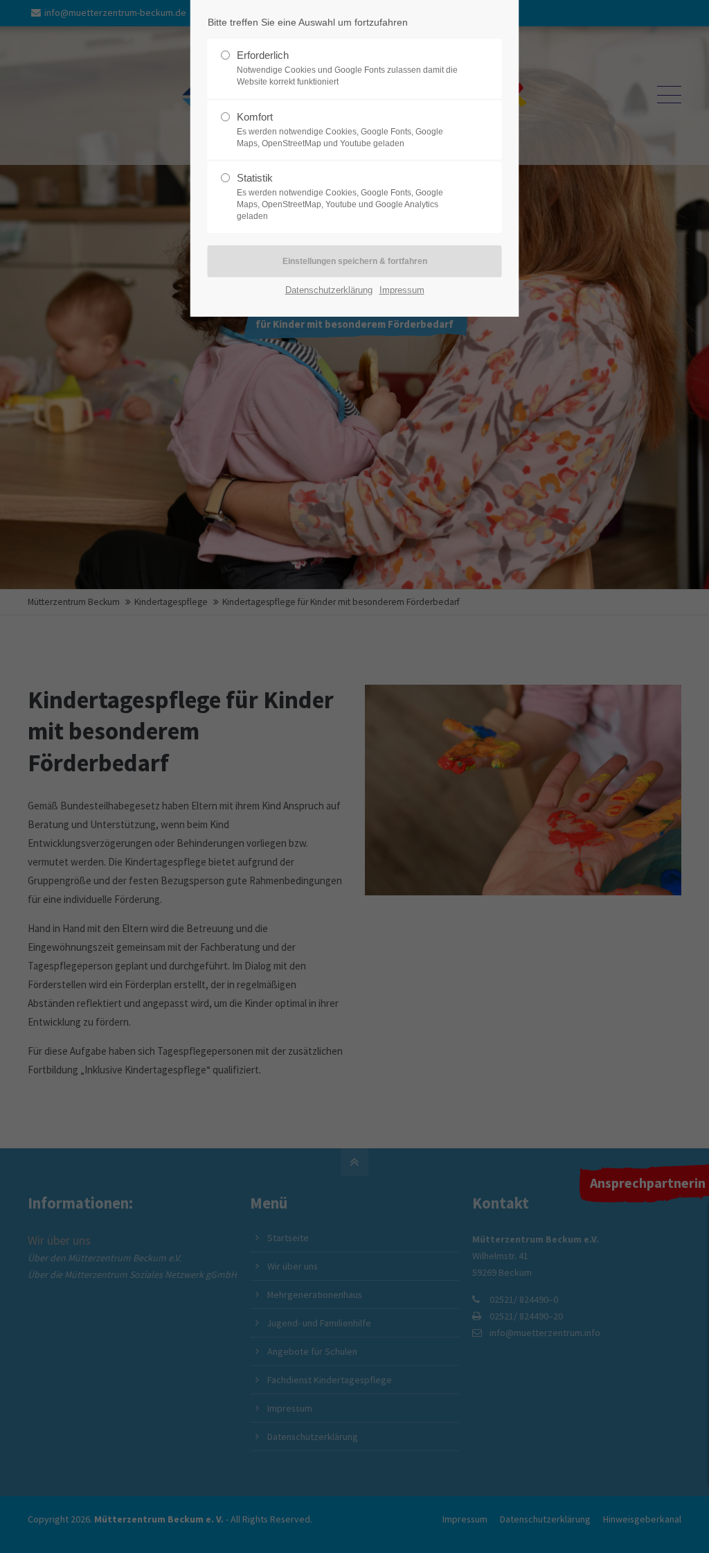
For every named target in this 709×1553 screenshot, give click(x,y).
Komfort (340, 129)
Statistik (340, 196)
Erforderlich (347, 68)
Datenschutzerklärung (329, 290)
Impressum (401, 290)
